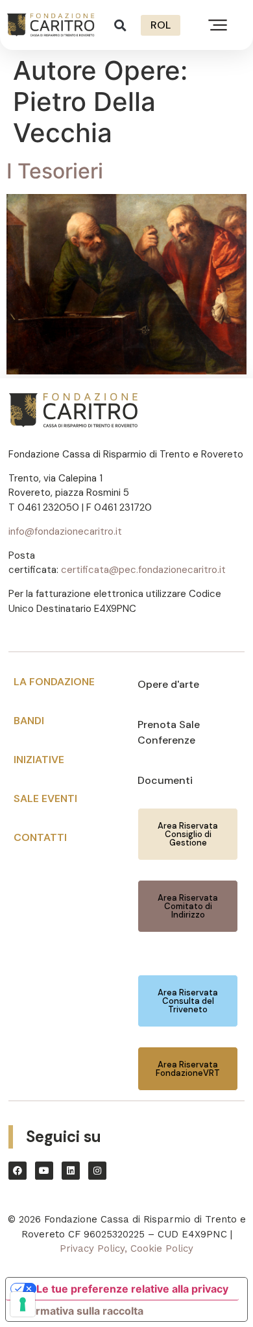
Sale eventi (45, 798)
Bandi (29, 720)
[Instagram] (97, 1171)
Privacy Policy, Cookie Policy (126, 1248)
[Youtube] (44, 1171)
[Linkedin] (71, 1171)
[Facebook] (17, 1171)
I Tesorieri (54, 171)
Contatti (40, 837)
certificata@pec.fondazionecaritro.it (143, 569)
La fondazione (54, 681)
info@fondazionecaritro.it (65, 531)
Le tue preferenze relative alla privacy (132, 1288)
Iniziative (39, 759)
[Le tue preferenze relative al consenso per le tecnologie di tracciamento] (22, 1304)
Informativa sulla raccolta (79, 1310)
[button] (120, 25)
